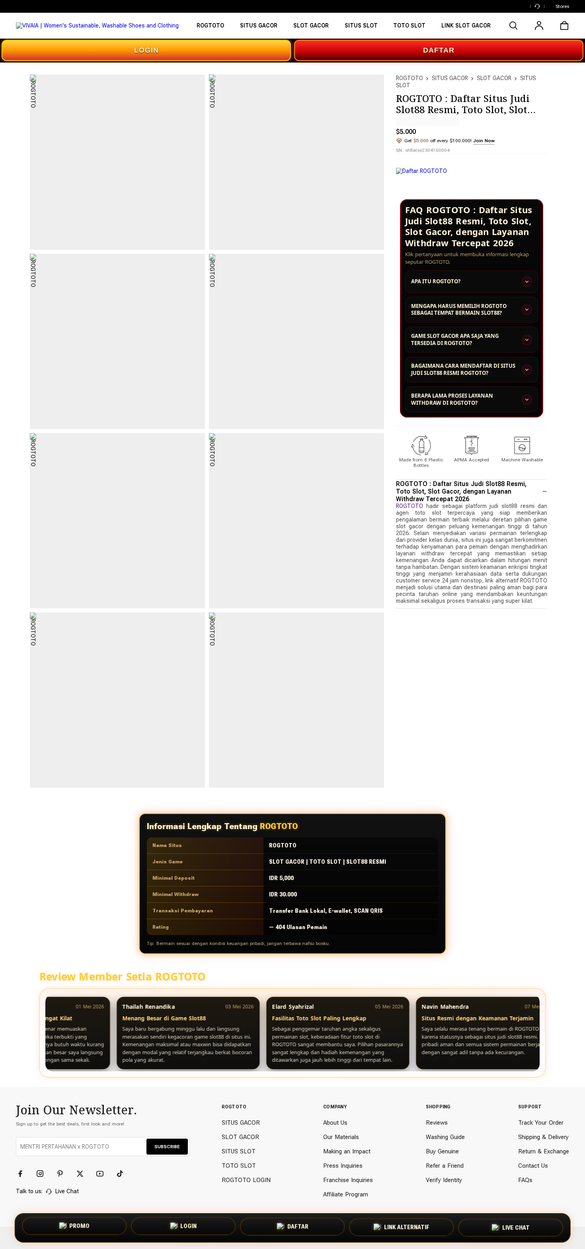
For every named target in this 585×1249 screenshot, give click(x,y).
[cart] (564, 25)
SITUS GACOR (450, 78)
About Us (335, 1122)
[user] (539, 25)
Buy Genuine (442, 1151)
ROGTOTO (409, 78)
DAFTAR (438, 50)
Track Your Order (541, 1122)
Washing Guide (445, 1137)
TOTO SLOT (239, 1165)
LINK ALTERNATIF (406, 1226)
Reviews (437, 1122)
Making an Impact (346, 1151)
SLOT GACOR (494, 78)
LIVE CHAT (516, 1226)
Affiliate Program (345, 1194)
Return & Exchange (543, 1151)
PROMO (79, 1227)
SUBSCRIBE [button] (167, 1146)
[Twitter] (84, 1174)
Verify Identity (444, 1180)
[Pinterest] (64, 1174)
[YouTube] (103, 1174)
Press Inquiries (343, 1165)
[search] (513, 25)
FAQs (525, 1180)
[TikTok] (123, 1174)
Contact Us (533, 1165)
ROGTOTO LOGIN (246, 1180)
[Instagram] (44, 1174)
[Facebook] (24, 1174)
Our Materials (341, 1137)
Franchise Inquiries (348, 1180)
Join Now (484, 140)
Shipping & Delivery (543, 1137)
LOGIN (146, 50)
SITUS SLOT (238, 1151)
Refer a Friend (445, 1165)
